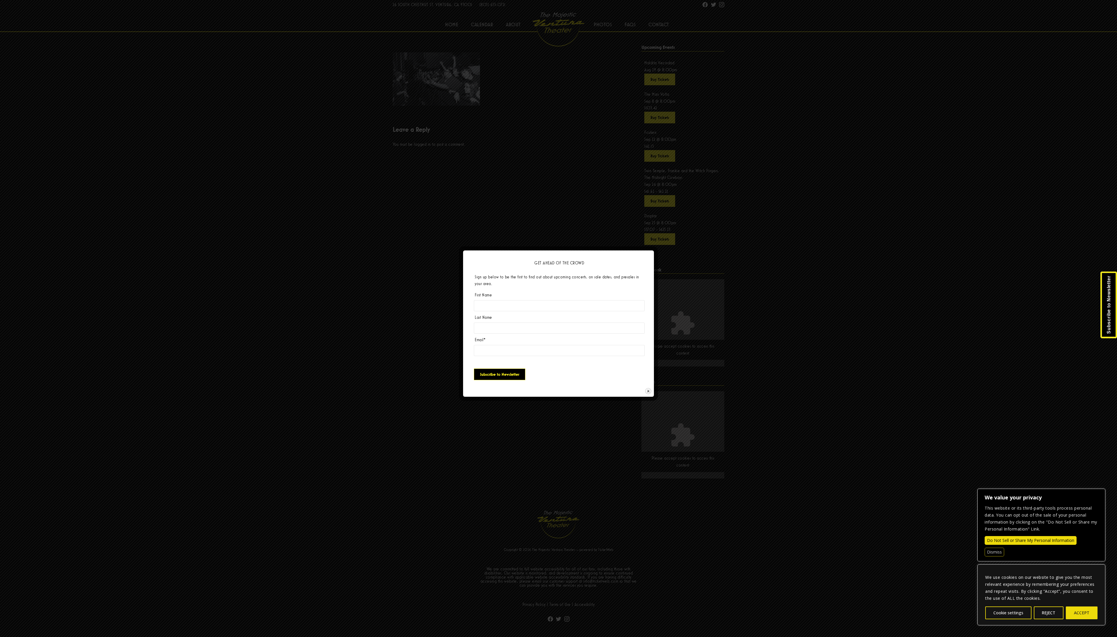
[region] (1041, 594)
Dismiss (994, 552)
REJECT (1048, 612)
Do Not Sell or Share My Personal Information (1030, 540)
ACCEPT (1081, 612)
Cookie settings (1008, 612)
